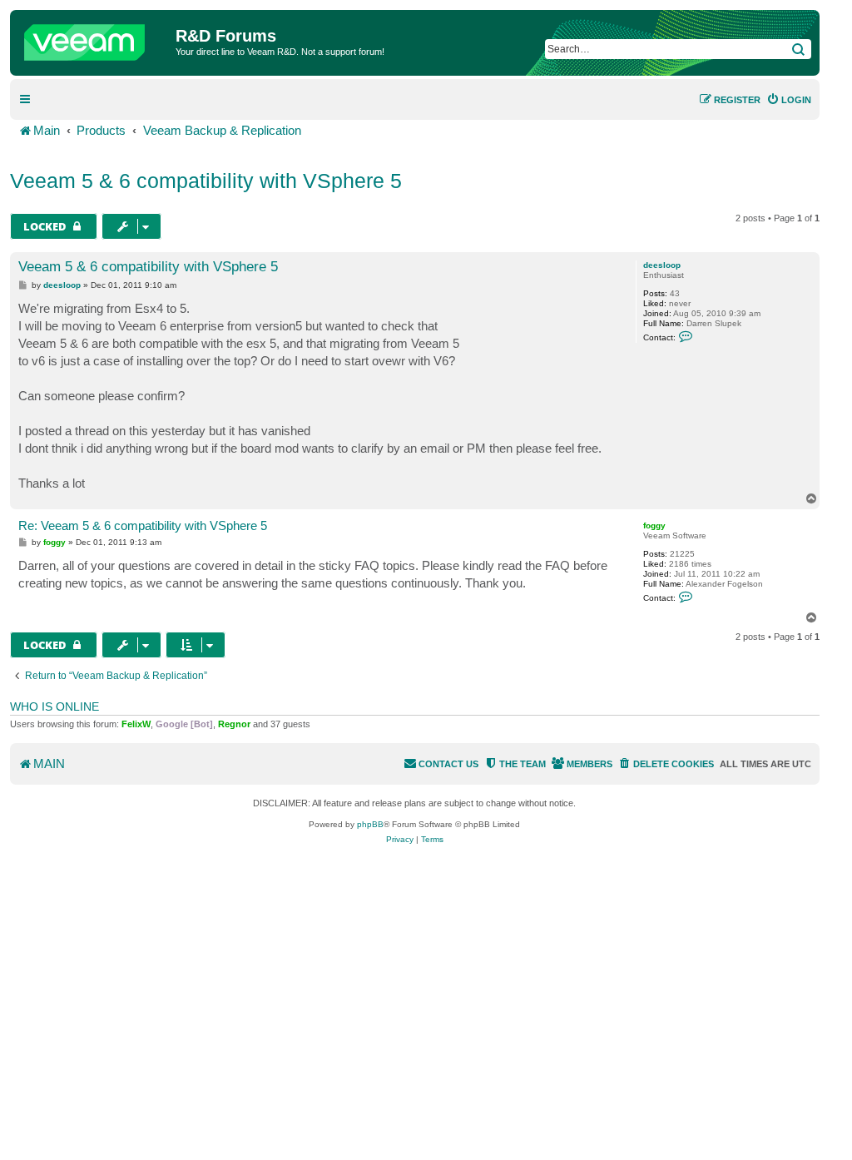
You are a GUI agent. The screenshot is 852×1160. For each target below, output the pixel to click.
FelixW (136, 724)
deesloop (662, 265)
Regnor (234, 724)
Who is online (54, 706)
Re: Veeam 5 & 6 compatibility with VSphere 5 (142, 525)
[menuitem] (788, 100)
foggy (654, 525)
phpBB (370, 824)
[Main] (95, 38)
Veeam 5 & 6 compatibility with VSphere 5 (206, 180)
